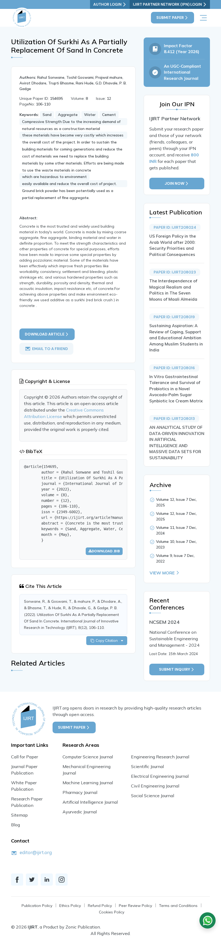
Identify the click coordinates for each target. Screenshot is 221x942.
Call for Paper (24, 756)
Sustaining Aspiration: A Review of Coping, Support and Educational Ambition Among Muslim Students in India (176, 337)
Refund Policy (100, 905)
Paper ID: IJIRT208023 (175, 272)
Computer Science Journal (88, 756)
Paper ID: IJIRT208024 (175, 227)
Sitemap (19, 815)
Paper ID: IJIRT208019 (174, 316)
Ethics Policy (70, 905)
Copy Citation (107, 640)
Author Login (107, 4)
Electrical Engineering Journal (160, 776)
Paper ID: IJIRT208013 (174, 418)
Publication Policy (37, 905)
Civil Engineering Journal (155, 786)
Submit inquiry (174, 669)
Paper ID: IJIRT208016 (174, 367)
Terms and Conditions (178, 905)
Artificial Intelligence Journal (90, 802)
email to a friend (50, 348)
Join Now (174, 183)
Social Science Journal (152, 795)
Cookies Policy (111, 912)
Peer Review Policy (135, 905)
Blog (15, 824)
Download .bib (106, 551)
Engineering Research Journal (160, 756)
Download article (44, 334)
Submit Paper (170, 17)
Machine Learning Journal (88, 782)
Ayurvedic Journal (80, 811)
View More (162, 573)
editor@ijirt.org (36, 852)
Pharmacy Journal (80, 792)
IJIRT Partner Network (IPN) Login (167, 4)
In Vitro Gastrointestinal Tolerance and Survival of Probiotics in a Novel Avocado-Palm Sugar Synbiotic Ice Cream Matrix (176, 388)
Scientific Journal (147, 766)
